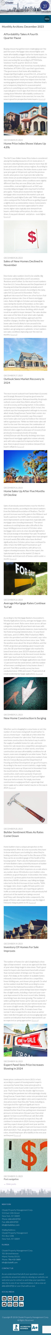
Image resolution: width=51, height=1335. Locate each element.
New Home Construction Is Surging (25, 718)
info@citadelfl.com (10, 1262)
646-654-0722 (14, 1219)
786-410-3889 (14, 1259)
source (42, 99)
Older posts (10, 1184)
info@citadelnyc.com (10, 1225)
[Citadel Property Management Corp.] (10, 2)
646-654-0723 (12, 1222)
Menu (47, 19)
